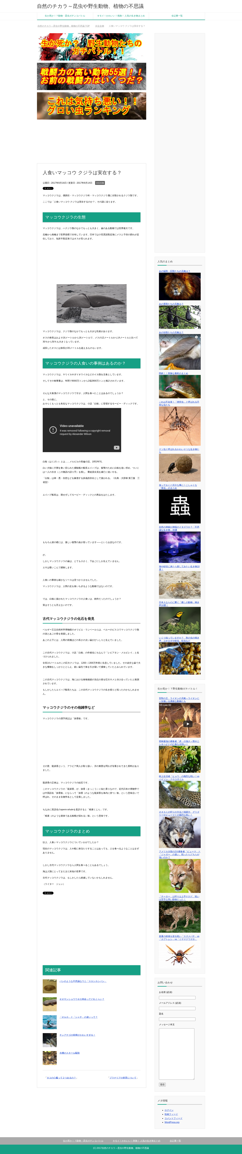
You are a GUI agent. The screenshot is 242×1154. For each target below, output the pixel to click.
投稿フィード (171, 1114)
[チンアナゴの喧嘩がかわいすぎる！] (50, 1045)
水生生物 (100, 183)
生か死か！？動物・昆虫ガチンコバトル (65, 16)
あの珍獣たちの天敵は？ (171, 332)
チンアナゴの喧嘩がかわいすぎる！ (77, 1035)
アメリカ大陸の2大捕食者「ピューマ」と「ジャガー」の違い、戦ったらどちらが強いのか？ (180, 854)
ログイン (169, 1110)
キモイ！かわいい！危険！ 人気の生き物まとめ (121, 16)
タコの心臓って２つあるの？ (61, 1078)
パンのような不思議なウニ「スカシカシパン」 (83, 981)
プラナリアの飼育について (123, 1078)
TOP (65, 26)
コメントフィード (173, 1118)
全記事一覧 (177, 16)
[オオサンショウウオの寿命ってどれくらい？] (50, 1009)
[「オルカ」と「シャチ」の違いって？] (50, 1027)
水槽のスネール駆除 (70, 1053)
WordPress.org (172, 1122)
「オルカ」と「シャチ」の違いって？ (79, 1017)
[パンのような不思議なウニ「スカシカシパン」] (50, 991)
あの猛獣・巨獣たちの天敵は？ (174, 271)
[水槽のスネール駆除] (50, 1063)
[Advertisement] (91, 141)
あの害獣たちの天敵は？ (171, 304)
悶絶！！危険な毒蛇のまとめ (173, 373)
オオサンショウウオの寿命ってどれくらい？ (82, 999)
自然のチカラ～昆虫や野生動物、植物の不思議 (90, 6)
